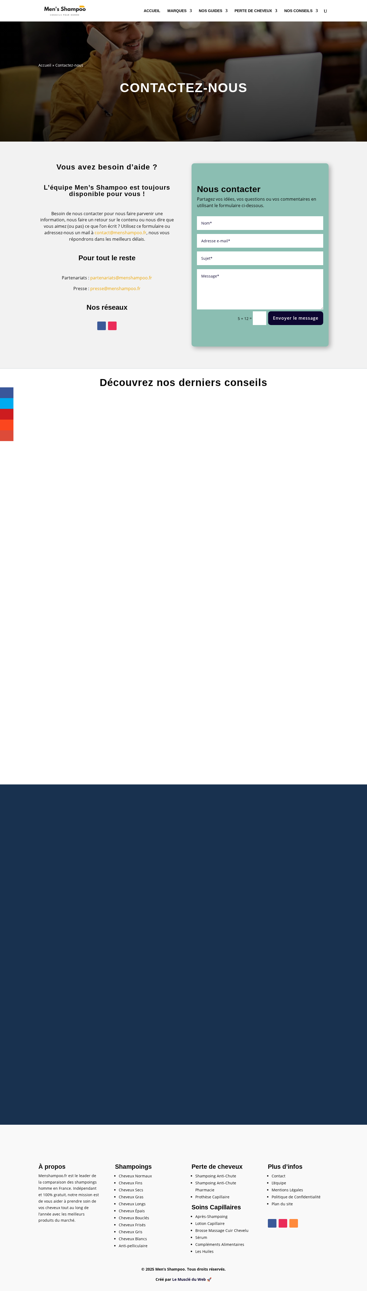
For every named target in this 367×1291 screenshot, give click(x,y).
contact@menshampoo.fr (120, 233)
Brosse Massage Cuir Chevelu (222, 1230)
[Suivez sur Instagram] (112, 326)
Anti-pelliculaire (133, 1245)
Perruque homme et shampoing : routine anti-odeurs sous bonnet (183, 1070)
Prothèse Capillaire (212, 1196)
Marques (176, 11)
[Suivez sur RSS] (293, 1223)
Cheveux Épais (132, 1210)
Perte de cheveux (253, 11)
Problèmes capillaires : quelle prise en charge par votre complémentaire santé (183, 831)
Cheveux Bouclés (134, 1217)
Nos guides (210, 11)
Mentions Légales (287, 1189)
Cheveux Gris (130, 1231)
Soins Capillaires (216, 1207)
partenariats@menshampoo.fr (121, 278)
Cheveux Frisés (132, 1224)
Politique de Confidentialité (296, 1196)
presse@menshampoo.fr (115, 288)
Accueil (152, 11)
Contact (278, 1175)
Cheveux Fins (130, 1182)
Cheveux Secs (131, 1189)
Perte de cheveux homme (193, 600)
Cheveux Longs (132, 1203)
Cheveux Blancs (133, 1238)
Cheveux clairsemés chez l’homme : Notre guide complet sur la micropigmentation (183, 592)
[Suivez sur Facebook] (101, 326)
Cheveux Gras (131, 1196)
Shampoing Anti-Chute (215, 1175)
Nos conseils (298, 11)
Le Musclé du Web (189, 1279)
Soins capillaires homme (193, 1078)
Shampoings (133, 1166)
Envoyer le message (295, 318)
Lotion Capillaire (210, 1223)
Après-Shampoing (211, 1216)
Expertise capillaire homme (192, 839)
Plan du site (282, 1203)
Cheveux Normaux (135, 1175)
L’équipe (279, 1182)
